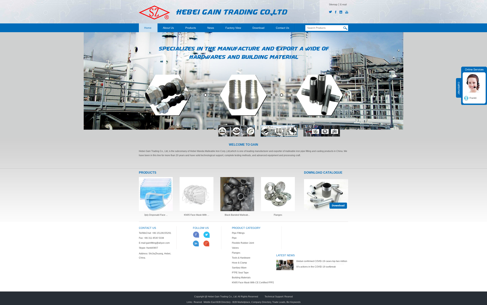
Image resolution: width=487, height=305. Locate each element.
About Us (168, 27)
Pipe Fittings (238, 233)
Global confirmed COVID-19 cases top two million (321, 261)
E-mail (343, 4)
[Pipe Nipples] (326, 194)
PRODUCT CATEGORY (246, 227)
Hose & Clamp (239, 262)
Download (258, 27)
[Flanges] (278, 210)
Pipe (234, 238)
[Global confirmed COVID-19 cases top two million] (285, 269)
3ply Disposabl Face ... (156, 215)
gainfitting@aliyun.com (158, 243)
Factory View (233, 27)
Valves (235, 248)
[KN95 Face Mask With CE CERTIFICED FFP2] (196, 210)
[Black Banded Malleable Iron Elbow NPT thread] (237, 210)
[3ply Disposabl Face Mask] (156, 210)
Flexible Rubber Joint (243, 243)
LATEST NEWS (285, 255)
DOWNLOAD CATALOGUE (323, 172)
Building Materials (241, 277)
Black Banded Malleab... (237, 215)
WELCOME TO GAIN (243, 144)
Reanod (288, 296)
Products (190, 27)
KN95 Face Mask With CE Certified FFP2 (253, 282)
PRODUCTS (147, 172)
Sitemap (333, 4)
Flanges (278, 215)
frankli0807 (152, 248)
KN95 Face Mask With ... (196, 215)
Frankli (473, 98)
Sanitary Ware (239, 267)
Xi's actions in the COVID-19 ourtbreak (316, 266)
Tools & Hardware (241, 257)
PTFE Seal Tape (240, 272)
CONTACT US (147, 227)
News (210, 27)
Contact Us (282, 27)
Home (147, 27)
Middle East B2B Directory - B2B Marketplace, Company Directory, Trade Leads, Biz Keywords (252, 302)
